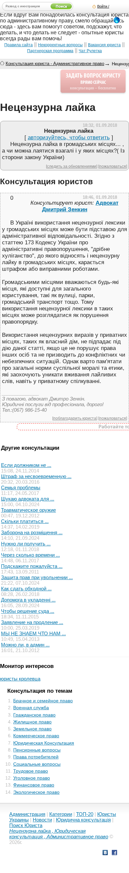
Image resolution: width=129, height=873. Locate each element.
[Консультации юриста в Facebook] (114, 853)
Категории (60, 814)
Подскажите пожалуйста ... (32, 566)
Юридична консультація (83, 819)
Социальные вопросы (37, 764)
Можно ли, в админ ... (25, 644)
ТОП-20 (84, 814)
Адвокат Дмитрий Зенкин (80, 206)
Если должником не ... (26, 465)
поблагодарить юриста (74, 418)
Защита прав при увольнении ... (37, 577)
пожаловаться (112, 166)
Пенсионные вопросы (37, 749)
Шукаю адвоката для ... (27, 499)
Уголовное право (31, 778)
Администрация (27, 814)
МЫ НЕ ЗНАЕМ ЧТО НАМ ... (33, 633)
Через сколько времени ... (30, 555)
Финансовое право (33, 784)
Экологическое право (36, 792)
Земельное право (32, 728)
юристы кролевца (20, 678)
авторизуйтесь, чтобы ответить (69, 137)
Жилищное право (32, 721)
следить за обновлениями (71, 166)
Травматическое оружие (28, 510)
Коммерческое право (36, 735)
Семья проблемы (20, 487)
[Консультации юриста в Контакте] (105, 853)
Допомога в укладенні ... (28, 600)
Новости (42, 819)
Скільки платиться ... (25, 521)
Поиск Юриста (25, 825)
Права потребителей (36, 756)
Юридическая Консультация (43, 743)
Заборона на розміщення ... (32, 532)
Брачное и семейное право (43, 700)
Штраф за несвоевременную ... (36, 476)
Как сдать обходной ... (26, 588)
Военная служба (31, 707)
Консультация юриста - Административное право (55, 63)
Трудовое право (30, 771)
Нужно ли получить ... (26, 543)
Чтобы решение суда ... (27, 611)
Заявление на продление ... (32, 622)
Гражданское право (34, 714)
